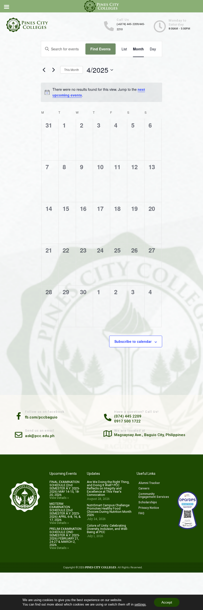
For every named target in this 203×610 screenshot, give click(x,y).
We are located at (129, 430)
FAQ (141, 513)
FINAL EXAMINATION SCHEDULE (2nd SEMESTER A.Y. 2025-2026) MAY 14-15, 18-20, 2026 (65, 488)
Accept (166, 602)
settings (140, 604)
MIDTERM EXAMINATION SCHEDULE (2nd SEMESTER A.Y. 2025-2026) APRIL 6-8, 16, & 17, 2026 (65, 512)
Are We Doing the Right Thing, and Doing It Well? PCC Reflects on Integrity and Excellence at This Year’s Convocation (108, 488)
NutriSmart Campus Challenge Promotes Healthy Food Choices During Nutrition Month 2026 (109, 510)
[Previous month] (44, 70)
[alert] (101, 92)
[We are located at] (107, 433)
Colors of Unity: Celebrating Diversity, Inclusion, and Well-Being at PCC (107, 529)
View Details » (59, 498)
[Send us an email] (18, 434)
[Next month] (53, 70)
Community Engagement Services (153, 495)
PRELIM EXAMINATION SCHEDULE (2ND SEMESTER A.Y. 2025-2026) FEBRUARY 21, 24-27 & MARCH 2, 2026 (65, 537)
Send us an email (39, 430)
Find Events (100, 48)
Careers (144, 488)
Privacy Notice (148, 508)
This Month (71, 69)
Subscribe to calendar (133, 341)
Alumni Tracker (149, 483)
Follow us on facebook (44, 412)
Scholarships (147, 502)
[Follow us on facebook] (18, 415)
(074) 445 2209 (127, 416)
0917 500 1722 (127, 421)
